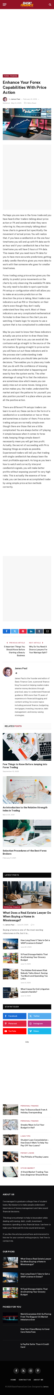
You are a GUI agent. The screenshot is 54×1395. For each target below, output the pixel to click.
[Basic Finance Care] (27, 4)
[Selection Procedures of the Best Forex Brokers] (27, 833)
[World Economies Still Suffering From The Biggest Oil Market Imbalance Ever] (10, 1317)
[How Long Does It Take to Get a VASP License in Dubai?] (10, 944)
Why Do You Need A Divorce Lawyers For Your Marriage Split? (38, 650)
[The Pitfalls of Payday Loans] (10, 1156)
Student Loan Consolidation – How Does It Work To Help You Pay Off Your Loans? (35, 1143)
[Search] (49, 4)
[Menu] (4, 4)
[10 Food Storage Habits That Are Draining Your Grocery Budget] (10, 958)
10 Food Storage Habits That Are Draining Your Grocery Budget (34, 957)
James (45, 1387)
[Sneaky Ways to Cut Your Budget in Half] (10, 1124)
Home (13, 1380)
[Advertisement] (27, 41)
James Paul (15, 99)
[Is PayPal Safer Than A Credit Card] (10, 1348)
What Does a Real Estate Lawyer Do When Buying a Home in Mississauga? (27, 916)
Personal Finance (12, 907)
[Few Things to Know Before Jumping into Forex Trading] (27, 747)
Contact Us (25, 1380)
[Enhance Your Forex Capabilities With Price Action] (27, 124)
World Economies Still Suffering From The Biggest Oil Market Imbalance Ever (35, 1317)
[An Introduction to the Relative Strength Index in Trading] (27, 790)
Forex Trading (10, 76)
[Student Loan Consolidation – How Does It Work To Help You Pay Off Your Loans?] (10, 1140)
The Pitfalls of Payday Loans (34, 1157)
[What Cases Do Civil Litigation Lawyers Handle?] (10, 992)
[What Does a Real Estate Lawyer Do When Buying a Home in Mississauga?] (27, 895)
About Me (38, 1380)
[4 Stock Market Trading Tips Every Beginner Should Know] (10, 1172)
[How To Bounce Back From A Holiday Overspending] (10, 1109)
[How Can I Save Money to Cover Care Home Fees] (10, 1332)
